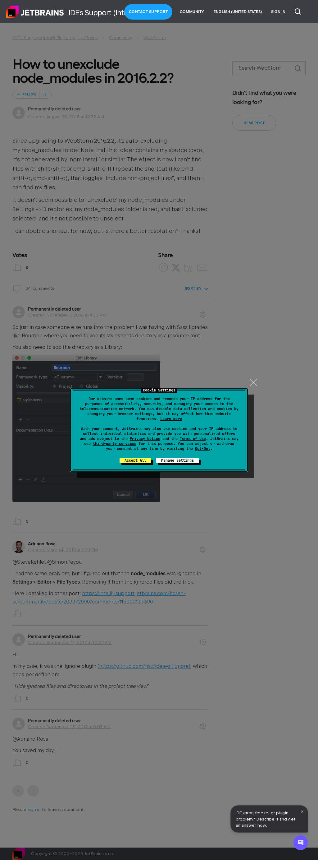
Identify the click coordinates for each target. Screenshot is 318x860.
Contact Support (148, 12)
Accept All (135, 460)
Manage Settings (177, 460)
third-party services (114, 443)
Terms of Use (193, 438)
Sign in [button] (278, 12)
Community (192, 12)
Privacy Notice (145, 438)
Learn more (171, 418)
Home (35, 12)
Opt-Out (202, 448)
